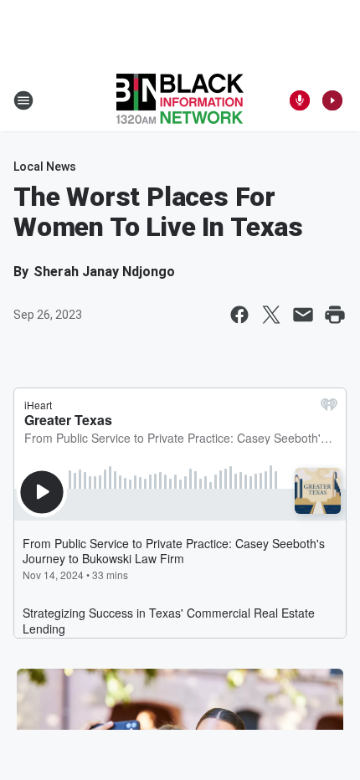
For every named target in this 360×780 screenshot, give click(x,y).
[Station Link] (180, 100)
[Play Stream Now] (332, 100)
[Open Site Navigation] (23, 100)
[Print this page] (335, 314)
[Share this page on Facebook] (239, 314)
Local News (44, 166)
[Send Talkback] (300, 100)
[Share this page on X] (271, 314)
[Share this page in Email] (303, 314)
